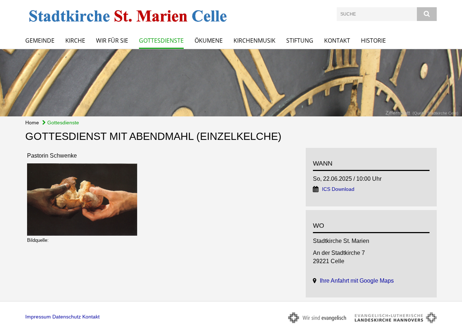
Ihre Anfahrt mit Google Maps (357, 281)
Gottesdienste (161, 40)
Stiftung (299, 40)
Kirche (75, 40)
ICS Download (338, 189)
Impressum (38, 317)
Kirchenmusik (254, 40)
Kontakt (337, 40)
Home (32, 122)
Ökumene (209, 40)
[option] (231, 83)
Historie (373, 40)
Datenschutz (66, 317)
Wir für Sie (112, 40)
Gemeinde (40, 40)
